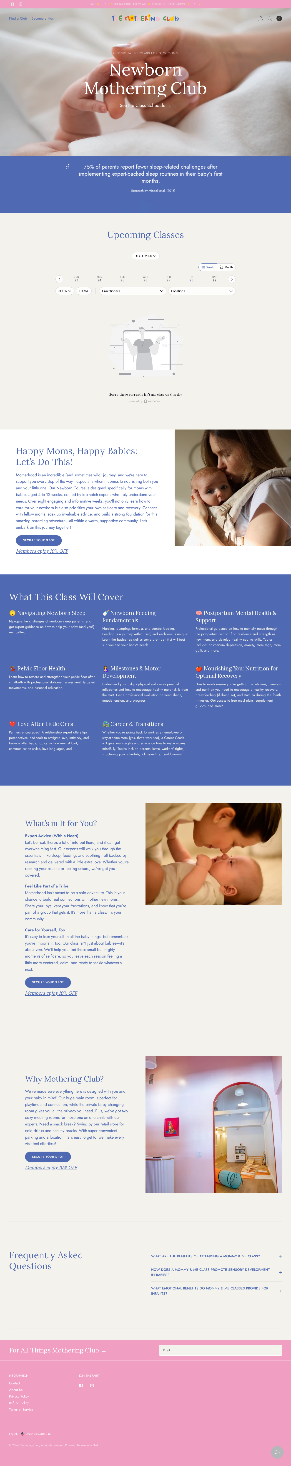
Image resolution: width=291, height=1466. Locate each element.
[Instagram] (95, 1385)
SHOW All (64, 291)
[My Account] (260, 18)
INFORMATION (18, 1375)
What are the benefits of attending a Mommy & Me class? (205, 1256)
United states (38, 1434)
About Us (16, 1389)
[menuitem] (19, 18)
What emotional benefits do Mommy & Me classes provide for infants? (209, 1291)
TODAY (83, 291)
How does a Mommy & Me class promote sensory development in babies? (210, 1272)
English (13, 1434)
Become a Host (43, 18)
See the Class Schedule (145, 105)
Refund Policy (19, 1402)
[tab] (76, 279)
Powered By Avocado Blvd (81, 1445)
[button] (39, 540)
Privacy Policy (19, 1396)
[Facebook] (84, 1385)
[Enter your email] (277, 1350)
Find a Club (18, 18)
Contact (14, 1383)
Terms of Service (21, 1409)
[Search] (269, 18)
